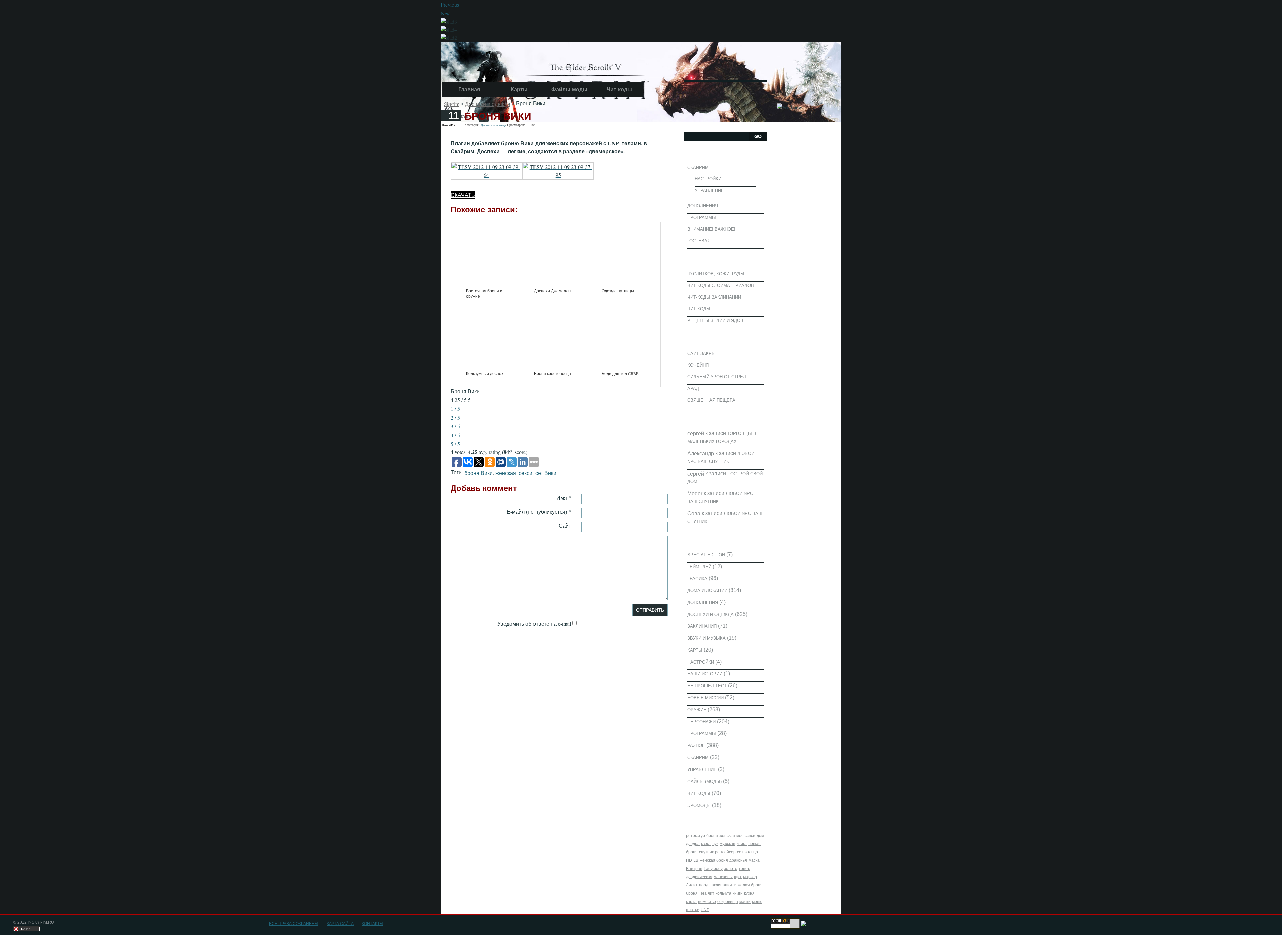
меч (739, 835)
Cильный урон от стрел (716, 376)
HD (689, 860)
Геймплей (699, 566)
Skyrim (451, 103)
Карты (519, 89)
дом (760, 835)
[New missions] (449, 36)
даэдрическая (699, 876)
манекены (723, 876)
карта (691, 901)
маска (754, 860)
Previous (450, 4)
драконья (738, 860)
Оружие (696, 709)
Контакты (372, 923)
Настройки (708, 178)
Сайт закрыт (702, 353)
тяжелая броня (748, 885)
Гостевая (698, 240)
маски (745, 901)
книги (738, 893)
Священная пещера (711, 400)
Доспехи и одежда (487, 103)
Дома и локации (707, 590)
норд (703, 885)
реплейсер (725, 852)
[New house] (449, 28)
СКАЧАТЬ (463, 194)
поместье (707, 901)
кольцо (751, 852)
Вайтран (694, 868)
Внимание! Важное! (711, 229)
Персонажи (701, 721)
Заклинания (702, 626)
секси (525, 473)
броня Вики (478, 473)
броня (712, 835)
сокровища (727, 901)
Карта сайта (340, 923)
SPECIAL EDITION (706, 554)
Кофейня (698, 365)
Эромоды (699, 805)
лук (715, 843)
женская (505, 473)
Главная (469, 89)
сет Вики (545, 473)
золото (730, 868)
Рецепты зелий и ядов (715, 320)
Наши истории (704, 673)
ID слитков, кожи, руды (715, 273)
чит (711, 893)
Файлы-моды (569, 89)
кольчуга (723, 893)
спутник (706, 852)
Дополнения (702, 205)
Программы (701, 217)
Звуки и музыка (706, 638)
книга (742, 843)
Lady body (713, 868)
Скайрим (698, 167)
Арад (693, 388)
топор (744, 868)
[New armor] (449, 20)
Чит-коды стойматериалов (720, 285)
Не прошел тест (707, 685)
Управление (709, 190)
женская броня (714, 860)
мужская (727, 843)
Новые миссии (705, 697)
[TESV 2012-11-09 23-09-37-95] (558, 170)
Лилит (692, 885)
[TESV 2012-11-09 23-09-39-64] (486, 170)
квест (706, 843)
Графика (697, 578)
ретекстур (695, 835)
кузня (749, 893)
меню (757, 901)
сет (740, 852)
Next (446, 13)
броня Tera (696, 893)
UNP (705, 909)
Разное (696, 745)
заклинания (721, 885)
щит (738, 876)
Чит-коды (619, 89)
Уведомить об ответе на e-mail (534, 623)
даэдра (693, 843)
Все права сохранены (293, 923)
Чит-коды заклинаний (714, 297)
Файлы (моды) (704, 781)
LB (695, 860)
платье (692, 909)
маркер (750, 876)
